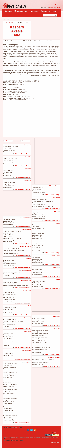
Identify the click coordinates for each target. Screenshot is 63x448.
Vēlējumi (58, 223)
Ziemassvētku (7, 437)
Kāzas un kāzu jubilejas (25, 246)
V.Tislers (56, 433)
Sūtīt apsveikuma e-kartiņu (22, 154)
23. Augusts (57, 5)
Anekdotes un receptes (49, 11)
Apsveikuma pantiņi (22, 11)
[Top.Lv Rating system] (48, 435)
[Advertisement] (31, 118)
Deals (53, 437)
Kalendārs (9, 11)
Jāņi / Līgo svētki (26, 290)
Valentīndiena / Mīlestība (24, 270)
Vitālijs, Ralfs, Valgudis (54, 7)
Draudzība (28, 156)
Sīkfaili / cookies (55, 442)
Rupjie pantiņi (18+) (26, 280)
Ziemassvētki (27, 145)
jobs (39, 437)
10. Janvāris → (25, 140)
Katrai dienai (28, 306)
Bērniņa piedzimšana (54, 185)
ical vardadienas (17, 437)
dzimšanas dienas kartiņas (15, 438)
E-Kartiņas (35, 11)
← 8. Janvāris (8, 140)
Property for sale (29, 437)
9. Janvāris (6, 19)
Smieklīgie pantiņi (55, 255)
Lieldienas (57, 279)
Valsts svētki (56, 328)
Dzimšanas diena (55, 211)
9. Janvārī (10, 22)
